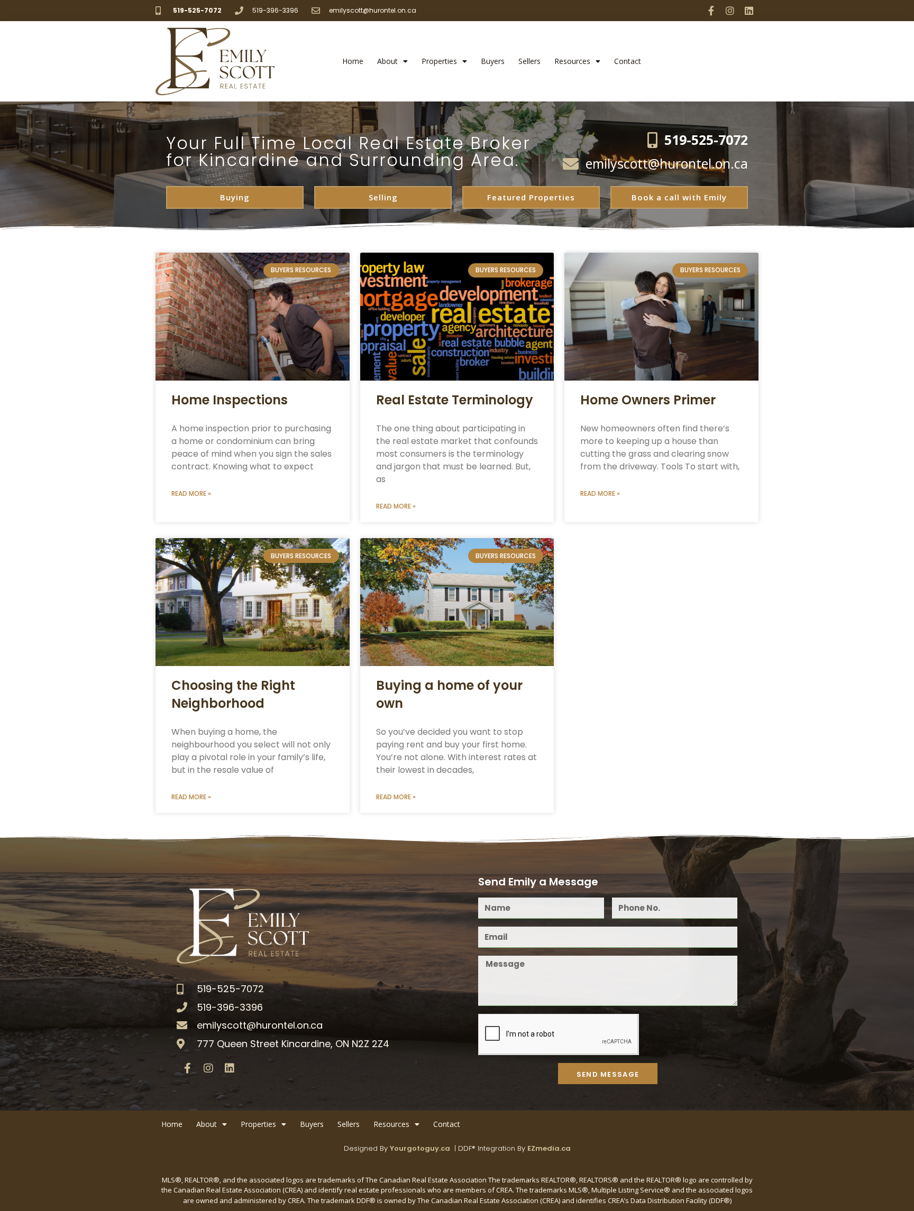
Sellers (529, 61)
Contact (627, 61)
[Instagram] (729, 10)
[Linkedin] (748, 10)
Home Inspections (229, 400)
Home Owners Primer (648, 400)
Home (352, 61)
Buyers (493, 61)
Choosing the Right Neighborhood (233, 694)
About (387, 61)
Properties (439, 61)
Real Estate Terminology (454, 400)
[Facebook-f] (710, 10)
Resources (572, 61)
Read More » (191, 493)
